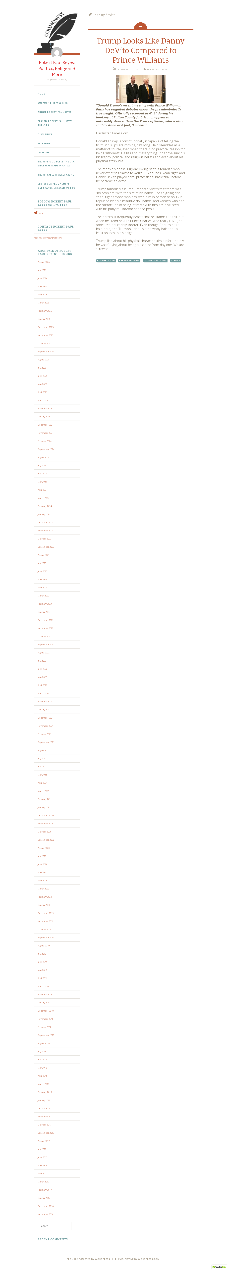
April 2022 (42, 685)
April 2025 (42, 392)
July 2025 (42, 367)
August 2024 (44, 457)
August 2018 (44, 1043)
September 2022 (46, 644)
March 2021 (43, 790)
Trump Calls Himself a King (56, 174)
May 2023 (42, 579)
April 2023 (42, 587)
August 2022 (44, 652)
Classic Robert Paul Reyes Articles (55, 123)
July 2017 (42, 1149)
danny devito (107, 260)
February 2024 (45, 506)
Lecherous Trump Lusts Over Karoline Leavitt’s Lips (56, 185)
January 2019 (44, 1002)
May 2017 (42, 1165)
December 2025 (46, 327)
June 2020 (42, 864)
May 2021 (42, 774)
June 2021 (42, 766)
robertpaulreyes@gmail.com (48, 237)
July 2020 (42, 856)
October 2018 (44, 1026)
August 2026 (44, 261)
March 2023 (43, 595)
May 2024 (42, 481)
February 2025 (45, 408)
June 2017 (42, 1157)
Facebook (44, 143)
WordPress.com (149, 1259)
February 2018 (45, 1092)
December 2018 (46, 1010)
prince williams (130, 260)
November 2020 (45, 823)
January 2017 (44, 1197)
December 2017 (46, 1108)
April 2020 (42, 880)
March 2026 (43, 302)
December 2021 (46, 717)
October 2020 (44, 831)
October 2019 (44, 929)
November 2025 (45, 335)
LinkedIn (43, 152)
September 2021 (46, 742)
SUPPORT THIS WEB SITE (53, 102)
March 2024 (43, 497)
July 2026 (42, 270)
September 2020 (46, 839)
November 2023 (45, 530)
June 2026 (42, 278)
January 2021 (44, 807)
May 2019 (42, 970)
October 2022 (44, 636)
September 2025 (46, 351)
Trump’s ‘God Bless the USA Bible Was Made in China (56, 163)
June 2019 (42, 961)
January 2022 (44, 709)
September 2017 (46, 1132)
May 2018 (42, 1067)
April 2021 (42, 782)
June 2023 (42, 571)
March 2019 (43, 986)
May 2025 (42, 384)
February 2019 (45, 994)
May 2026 (42, 286)
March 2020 (43, 888)
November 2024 (45, 432)
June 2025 (42, 375)
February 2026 (45, 310)
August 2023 (44, 554)
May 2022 (42, 677)
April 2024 (42, 489)
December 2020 (46, 815)
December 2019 (46, 913)
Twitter (41, 213)
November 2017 (45, 1116)
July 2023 (42, 563)
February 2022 (45, 701)
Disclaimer (45, 134)
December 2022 (46, 620)
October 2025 (44, 343)
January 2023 (44, 611)
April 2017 (42, 1173)
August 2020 (44, 847)
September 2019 (46, 937)
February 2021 (45, 799)
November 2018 (45, 1018)
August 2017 (44, 1140)
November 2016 (45, 1214)
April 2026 (42, 294)
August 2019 (44, 945)
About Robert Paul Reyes (55, 111)
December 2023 (46, 522)
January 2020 (44, 904)
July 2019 (42, 953)
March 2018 (43, 1083)
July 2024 (42, 465)
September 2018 (46, 1035)
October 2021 (44, 733)
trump (176, 260)
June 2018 (42, 1059)
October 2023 (44, 538)
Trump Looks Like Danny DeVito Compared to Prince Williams (140, 50)
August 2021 (44, 750)
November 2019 (45, 921)
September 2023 (46, 546)
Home (41, 93)
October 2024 (44, 440)
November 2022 (45, 628)
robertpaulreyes (158, 69)
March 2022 (43, 693)
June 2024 (42, 473)
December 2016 (46, 1206)
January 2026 (44, 318)
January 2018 (44, 1100)
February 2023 (45, 603)
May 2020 (42, 872)
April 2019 (42, 978)
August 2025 (44, 359)
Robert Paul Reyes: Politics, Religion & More (56, 68)
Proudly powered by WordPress (88, 1259)
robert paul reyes (156, 260)
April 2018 (42, 1075)
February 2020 (45, 896)
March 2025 (43, 400)
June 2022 (42, 668)
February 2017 (45, 1189)
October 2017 (44, 1124)
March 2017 (43, 1181)
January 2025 (44, 416)
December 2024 (46, 424)
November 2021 (45, 725)
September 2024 (46, 449)
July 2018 (42, 1051)
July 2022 (42, 660)
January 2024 (44, 514)
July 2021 (42, 758)
